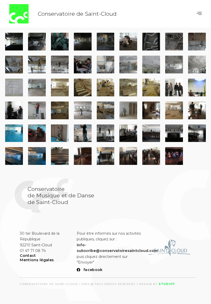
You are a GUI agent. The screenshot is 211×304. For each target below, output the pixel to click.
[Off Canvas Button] (199, 13)
